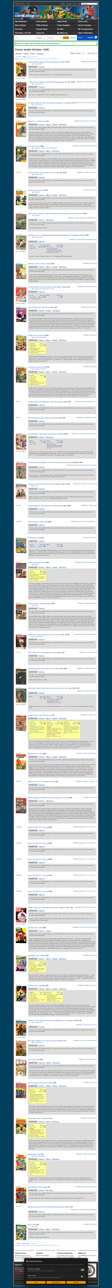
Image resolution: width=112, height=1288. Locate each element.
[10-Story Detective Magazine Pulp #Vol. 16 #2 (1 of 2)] (21, 90)
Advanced (73, 37)
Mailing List (85, 1255)
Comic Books (41, 21)
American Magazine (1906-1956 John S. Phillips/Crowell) (46, 506)
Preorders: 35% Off (23, 33)
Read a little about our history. (23, 1273)
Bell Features (93, 603)
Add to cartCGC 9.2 (42, 1163)
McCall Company (92, 1025)
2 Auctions (40, 53)
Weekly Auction (40, 43)
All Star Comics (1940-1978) (37, 335)
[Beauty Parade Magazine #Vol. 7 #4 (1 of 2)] (21, 915)
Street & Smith (93, 286)
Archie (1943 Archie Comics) (37, 562)
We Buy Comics (19, 1255)
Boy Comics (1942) (34, 1060)
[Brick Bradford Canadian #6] (21, 1195)
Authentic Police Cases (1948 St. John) (40, 715)
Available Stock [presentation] (33, 67)
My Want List (62, 33)
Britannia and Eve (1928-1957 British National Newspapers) (46, 1207)
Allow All (76, 1282)
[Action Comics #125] (21, 198)
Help (79, 4)
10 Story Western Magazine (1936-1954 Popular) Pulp (45, 62)
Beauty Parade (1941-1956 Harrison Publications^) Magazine (47, 907)
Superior (95, 1118)
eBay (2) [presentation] (48, 567)
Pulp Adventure (38, 64)
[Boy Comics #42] (21, 1068)
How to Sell (82, 21)
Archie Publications (92, 562)
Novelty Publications (91, 121)
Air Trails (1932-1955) (40, 289)
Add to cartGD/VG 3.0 (41, 545)
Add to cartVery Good (41, 246)
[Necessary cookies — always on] (82, 1270)
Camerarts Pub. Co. (92, 401)
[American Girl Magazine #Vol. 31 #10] (21, 491)
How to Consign (84, 25)
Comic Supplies (63, 25)
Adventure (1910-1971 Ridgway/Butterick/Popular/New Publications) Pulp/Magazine (54, 235)
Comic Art (40, 33)
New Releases (21, 21)
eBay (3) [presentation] (48, 195)
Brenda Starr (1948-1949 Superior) (39, 1118)
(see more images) (20, 78)
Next (24, 56)
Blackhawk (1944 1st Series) (37, 956)
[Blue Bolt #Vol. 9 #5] (21, 993)
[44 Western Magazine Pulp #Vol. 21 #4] (21, 110)
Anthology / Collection (40, 148)
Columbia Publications (91, 1040)
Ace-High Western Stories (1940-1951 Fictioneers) (43, 173)
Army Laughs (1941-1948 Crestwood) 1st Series (43, 653)
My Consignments (85, 29)
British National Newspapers (90, 1209)
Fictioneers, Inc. (93, 172)
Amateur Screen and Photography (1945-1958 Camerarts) (46, 402)
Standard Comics (92, 753)
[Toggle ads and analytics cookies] (82, 1276)
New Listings (20, 25)
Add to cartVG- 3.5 (59, 246)
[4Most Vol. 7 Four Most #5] (21, 129)
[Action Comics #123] (21, 221)
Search (66, 37)
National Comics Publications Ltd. (88, 218)
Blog (74, 4)
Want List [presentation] (41, 67)
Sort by (89, 53)
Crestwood (94, 652)
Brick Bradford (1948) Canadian (38, 1187)
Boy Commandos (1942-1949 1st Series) (40, 1083)
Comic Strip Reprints (51, 148)
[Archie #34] (21, 570)
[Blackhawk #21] (21, 963)
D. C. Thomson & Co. (91, 827)
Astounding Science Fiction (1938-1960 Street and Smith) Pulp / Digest (50, 688)
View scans (33, 247)
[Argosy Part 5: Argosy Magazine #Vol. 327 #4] (21, 642)
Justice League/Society (41, 337)
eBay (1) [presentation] (48, 124)
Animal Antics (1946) (34, 538)
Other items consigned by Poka (53, 1001)
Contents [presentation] (54, 124)
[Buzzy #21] (21, 1232)
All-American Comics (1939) (37, 367)
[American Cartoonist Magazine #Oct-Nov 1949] (21, 471)
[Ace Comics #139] (21, 154)
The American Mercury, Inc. (90, 521)
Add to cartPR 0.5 (43, 572)
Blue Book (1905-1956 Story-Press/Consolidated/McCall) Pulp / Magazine (51, 1020)
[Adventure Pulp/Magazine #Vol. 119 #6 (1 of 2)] (21, 243)
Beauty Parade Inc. (92, 907)
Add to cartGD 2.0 (43, 723)
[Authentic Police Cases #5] (21, 723)
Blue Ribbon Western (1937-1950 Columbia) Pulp (43, 1041)
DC (96, 190)
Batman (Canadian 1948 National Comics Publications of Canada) (48, 798)
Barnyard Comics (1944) (35, 754)
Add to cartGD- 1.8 (59, 545)
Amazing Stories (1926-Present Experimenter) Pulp (44, 434)
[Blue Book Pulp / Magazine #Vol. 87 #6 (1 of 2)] (21, 1028)
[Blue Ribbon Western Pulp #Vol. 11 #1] (21, 1048)
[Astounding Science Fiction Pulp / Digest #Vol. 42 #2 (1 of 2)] (21, 696)
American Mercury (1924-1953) (37, 522)
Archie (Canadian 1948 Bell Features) (40, 604)
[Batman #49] (21, 805)
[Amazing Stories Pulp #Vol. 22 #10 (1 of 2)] (21, 442)
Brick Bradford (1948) (34, 1154)
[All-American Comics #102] (21, 375)
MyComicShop (28, 15)
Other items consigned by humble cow (37, 732)
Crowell (95, 505)
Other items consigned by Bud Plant (37, 1136)
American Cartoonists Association (88, 465)
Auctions (18, 29)
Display (73, 53)
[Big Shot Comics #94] (21, 935)
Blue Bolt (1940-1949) (35, 986)
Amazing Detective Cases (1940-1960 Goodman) (43, 418)
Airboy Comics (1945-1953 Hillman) (39, 307)
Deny (35, 1282)
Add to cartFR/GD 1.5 (59, 723)
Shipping (69, 4)
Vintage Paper (42, 29)
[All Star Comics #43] (21, 343)
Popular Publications (91, 102)
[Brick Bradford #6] (21, 1162)
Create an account (19, 3)
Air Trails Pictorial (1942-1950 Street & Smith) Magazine (45, 287)
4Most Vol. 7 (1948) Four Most (37, 121)
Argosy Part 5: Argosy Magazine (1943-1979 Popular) (44, 635)
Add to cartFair (59, 296)
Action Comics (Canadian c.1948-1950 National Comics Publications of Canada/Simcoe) (55, 214)
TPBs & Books (42, 25)
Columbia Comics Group (90, 927)
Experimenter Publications (90, 433)
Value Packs (62, 21)
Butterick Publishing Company (89, 239)
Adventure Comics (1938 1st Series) (39, 264)
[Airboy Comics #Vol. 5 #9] (21, 315)
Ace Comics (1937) (34, 146)
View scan (32, 546)
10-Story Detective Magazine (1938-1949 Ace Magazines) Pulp (47, 82)
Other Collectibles (85, 33)
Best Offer (33, 345)
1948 (73, 465)
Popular (95, 61)
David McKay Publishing (90, 146)
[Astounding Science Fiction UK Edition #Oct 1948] (21, 676)
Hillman (95, 307)
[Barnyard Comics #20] (21, 761)
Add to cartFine (42, 441)
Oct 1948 (88, 61)
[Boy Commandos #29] (21, 1090)
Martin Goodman (92, 417)
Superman (37, 192)
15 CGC (32, 53)
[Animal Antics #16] (21, 545)
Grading (63, 4)
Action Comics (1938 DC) (36, 190)
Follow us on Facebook (42, 1255)
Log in (28, 3)
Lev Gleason (93, 1059)
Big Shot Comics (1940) (35, 928)
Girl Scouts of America (91, 483)
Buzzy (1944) (32, 1224)
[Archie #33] (21, 611)
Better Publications (92, 1187)
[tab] (33, 66)
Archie (36, 486)
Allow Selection (56, 1282)
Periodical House (92, 82)
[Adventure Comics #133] (21, 271)
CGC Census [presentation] (62, 124)
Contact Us (94, 1282)
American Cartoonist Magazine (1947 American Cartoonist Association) (50, 462)
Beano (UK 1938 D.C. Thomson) (38, 827)
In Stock (25, 53)
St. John (94, 715)
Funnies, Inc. (93, 985)
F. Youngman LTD (92, 781)
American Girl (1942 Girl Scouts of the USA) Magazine (45, 484)
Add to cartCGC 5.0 (59, 993)
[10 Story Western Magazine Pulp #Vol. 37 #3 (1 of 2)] (21, 69)
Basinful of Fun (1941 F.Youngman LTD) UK (41, 782)
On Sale (60, 29)
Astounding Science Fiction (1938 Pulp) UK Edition (44, 669)
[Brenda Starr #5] (21, 1126)
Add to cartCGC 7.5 (42, 344)
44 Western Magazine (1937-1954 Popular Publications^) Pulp (47, 103)
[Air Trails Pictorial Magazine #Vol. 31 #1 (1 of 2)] (21, 294)
